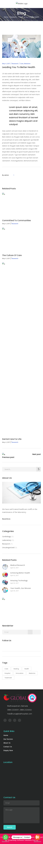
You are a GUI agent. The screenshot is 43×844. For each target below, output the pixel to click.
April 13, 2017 (14, 575)
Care (21, 64)
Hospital (7, 673)
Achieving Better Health (20, 573)
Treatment (8, 678)
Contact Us (7, 747)
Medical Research (17, 565)
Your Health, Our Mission (20, 588)
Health (26, 669)
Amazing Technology (19, 580)
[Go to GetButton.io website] (5, 841)
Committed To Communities (16, 220)
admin (6, 175)
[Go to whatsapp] (5, 837)
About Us (6, 743)
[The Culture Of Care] (21, 238)
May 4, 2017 (6, 64)
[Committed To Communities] (21, 204)
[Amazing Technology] (5, 582)
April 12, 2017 (14, 568)
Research (13, 17)
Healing (16, 669)
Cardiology (6, 536)
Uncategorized (8, 547)
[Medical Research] (5, 567)
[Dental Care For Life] (21, 348)
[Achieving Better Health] (5, 574)
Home (6, 17)
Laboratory (6, 540)
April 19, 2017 (14, 591)
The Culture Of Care (12, 255)
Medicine (27, 64)
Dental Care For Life (11, 439)
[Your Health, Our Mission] (5, 590)
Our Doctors (8, 739)
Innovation (19, 673)
